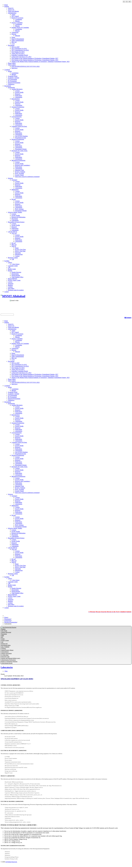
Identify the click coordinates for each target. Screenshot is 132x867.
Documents (11, 45)
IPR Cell (13, 42)
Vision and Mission (13, 11)
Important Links (5, 656)
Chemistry (14, 180)
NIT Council (15, 16)
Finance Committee (17, 22)
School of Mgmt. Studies (15, 212)
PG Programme (12, 81)
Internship (18, 253)
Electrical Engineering (17, 139)
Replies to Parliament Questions (9, 661)
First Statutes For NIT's (18, 52)
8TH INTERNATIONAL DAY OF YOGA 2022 (25, 66)
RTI (2, 637)
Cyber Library (15, 264)
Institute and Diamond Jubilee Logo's (10, 658)
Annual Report (5, 651)
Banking (10, 285)
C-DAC (10, 282)
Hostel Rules (15, 274)
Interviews (14, 68)
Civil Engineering (16, 116)
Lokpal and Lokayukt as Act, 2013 (21, 56)
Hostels (10, 270)
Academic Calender (13, 78)
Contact (17, 256)
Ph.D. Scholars (19, 209)
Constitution (18, 19)
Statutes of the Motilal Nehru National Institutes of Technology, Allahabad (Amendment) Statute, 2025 (40, 61)
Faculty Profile (19, 92)
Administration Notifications (8, 660)
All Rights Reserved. (11, 862)
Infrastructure (19, 254)
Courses (17, 90)
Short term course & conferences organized (27, 176)
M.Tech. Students (20, 171)
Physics (13, 199)
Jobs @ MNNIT (5, 647)
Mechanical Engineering (18, 160)
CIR (12, 259)
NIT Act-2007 (15, 47)
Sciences (10, 178)
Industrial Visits (19, 170)
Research (17, 94)
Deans (13, 37)
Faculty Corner (5, 640)
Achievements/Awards (6, 663)
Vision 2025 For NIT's (17, 53)
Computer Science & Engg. (19, 126)
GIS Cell (14, 233)
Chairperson (14, 32)
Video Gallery (12, 65)
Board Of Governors (17, 18)
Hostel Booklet (15, 275)
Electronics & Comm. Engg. (19, 150)
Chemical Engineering (17, 107)
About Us (10, 8)
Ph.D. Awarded (19, 173)
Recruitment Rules (6, 645)
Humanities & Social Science (16, 222)
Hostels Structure (16, 272)
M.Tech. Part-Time (20, 249)
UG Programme (12, 79)
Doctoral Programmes (14, 82)
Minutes (17, 21)
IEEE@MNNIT (12, 278)
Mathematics (15, 189)
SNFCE (13, 246)
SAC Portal (4, 630)
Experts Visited (19, 175)
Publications (18, 95)
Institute (6, 6)
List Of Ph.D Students (21, 136)
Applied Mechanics (17, 89)
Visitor (13, 14)
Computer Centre (13, 265)
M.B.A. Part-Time (20, 251)
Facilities (6, 261)
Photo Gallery (12, 63)
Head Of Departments (17, 39)
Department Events (20, 137)
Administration (12, 13)
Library (10, 262)
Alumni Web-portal (6, 632)
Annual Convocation (6, 653)
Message (17, 35)
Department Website (21, 149)
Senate (10, 71)
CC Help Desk (4, 655)
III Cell (13, 243)
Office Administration (17, 40)
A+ (130, 1)
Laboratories (18, 97)
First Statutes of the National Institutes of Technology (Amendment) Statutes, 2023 (34, 60)
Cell (2, 642)
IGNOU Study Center (14, 280)
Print (6, 671)
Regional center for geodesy (16, 290)
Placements (14, 218)
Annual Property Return (7, 650)
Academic (7, 69)
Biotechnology (15, 99)
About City (11, 9)
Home (6, 5)
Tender (3, 638)
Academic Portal (12, 76)
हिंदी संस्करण (127, 318)
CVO (13, 43)
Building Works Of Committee (20, 27)
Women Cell (4, 643)
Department (7, 86)
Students (3, 629)
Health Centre (12, 269)
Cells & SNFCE (12, 231)
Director (13, 34)
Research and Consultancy (22, 165)
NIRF (2, 635)
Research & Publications (18, 217)
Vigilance (3, 648)
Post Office (11, 288)
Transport (10, 283)
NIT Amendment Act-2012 (19, 48)
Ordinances (11, 84)
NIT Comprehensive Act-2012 (20, 50)
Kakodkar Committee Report (19, 55)
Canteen (10, 287)
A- (124, 1)
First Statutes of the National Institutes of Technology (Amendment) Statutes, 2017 (34, 58)
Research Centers (13, 257)
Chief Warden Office (17, 277)
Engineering (11, 87)
